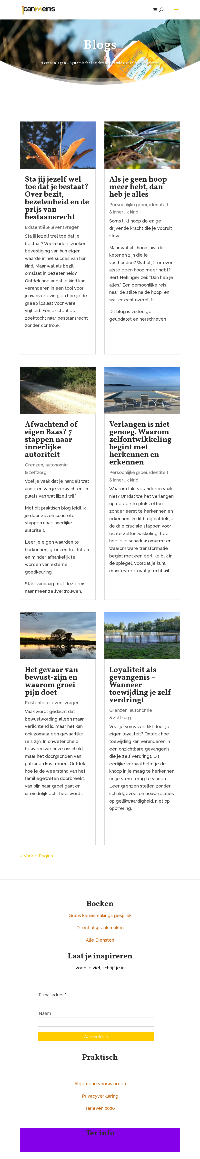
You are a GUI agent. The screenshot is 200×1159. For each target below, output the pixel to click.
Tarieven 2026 (100, 1108)
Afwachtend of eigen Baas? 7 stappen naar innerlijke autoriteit (51, 439)
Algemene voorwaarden (100, 1083)
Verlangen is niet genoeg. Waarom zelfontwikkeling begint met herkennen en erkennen (140, 443)
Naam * (46, 1013)
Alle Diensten (100, 940)
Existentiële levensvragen (52, 227)
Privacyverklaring (100, 1096)
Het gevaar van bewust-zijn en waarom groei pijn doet (51, 681)
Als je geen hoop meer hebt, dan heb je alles (138, 187)
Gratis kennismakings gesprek (100, 915)
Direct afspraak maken (100, 927)
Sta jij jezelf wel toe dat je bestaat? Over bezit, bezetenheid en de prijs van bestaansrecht (57, 198)
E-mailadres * (52, 994)
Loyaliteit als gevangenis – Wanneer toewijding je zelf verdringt (140, 685)
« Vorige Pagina (36, 855)
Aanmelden (96, 1036)
